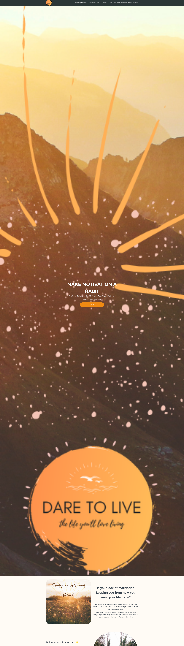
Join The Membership (120, 3)
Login (130, 3)
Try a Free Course (106, 3)
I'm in (92, 305)
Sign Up (135, 3)
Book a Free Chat (94, 3)
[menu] (106, 3)
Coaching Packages (81, 3)
